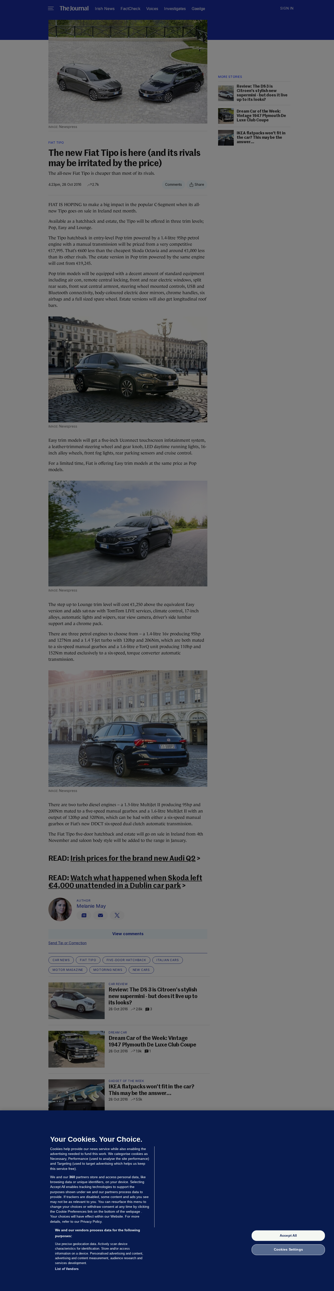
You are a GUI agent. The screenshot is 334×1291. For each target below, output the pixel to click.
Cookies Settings (288, 1250)
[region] (167, 1200)
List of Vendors (66, 1269)
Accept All (288, 1235)
